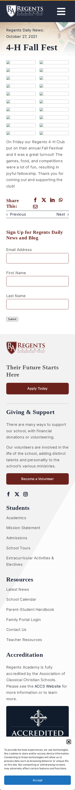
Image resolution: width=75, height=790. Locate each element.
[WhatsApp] (61, 200)
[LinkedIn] (52, 200)
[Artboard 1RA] (25, 7)
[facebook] (8, 494)
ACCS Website (48, 686)
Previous (18, 214)
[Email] (35, 206)
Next (60, 214)
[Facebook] (35, 200)
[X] (44, 200)
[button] (69, 742)
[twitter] (17, 494)
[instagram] (25, 494)
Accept (37, 780)
